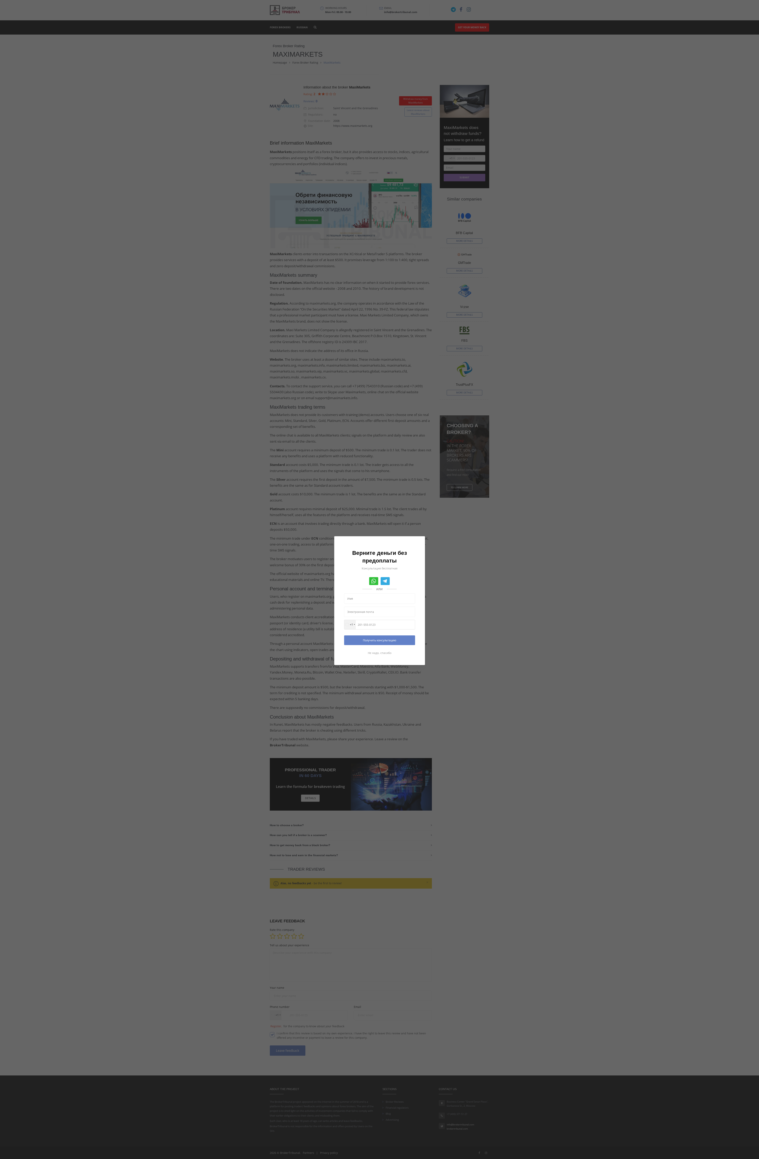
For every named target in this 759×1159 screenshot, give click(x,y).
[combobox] (350, 624)
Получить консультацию (379, 640)
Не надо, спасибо (379, 653)
